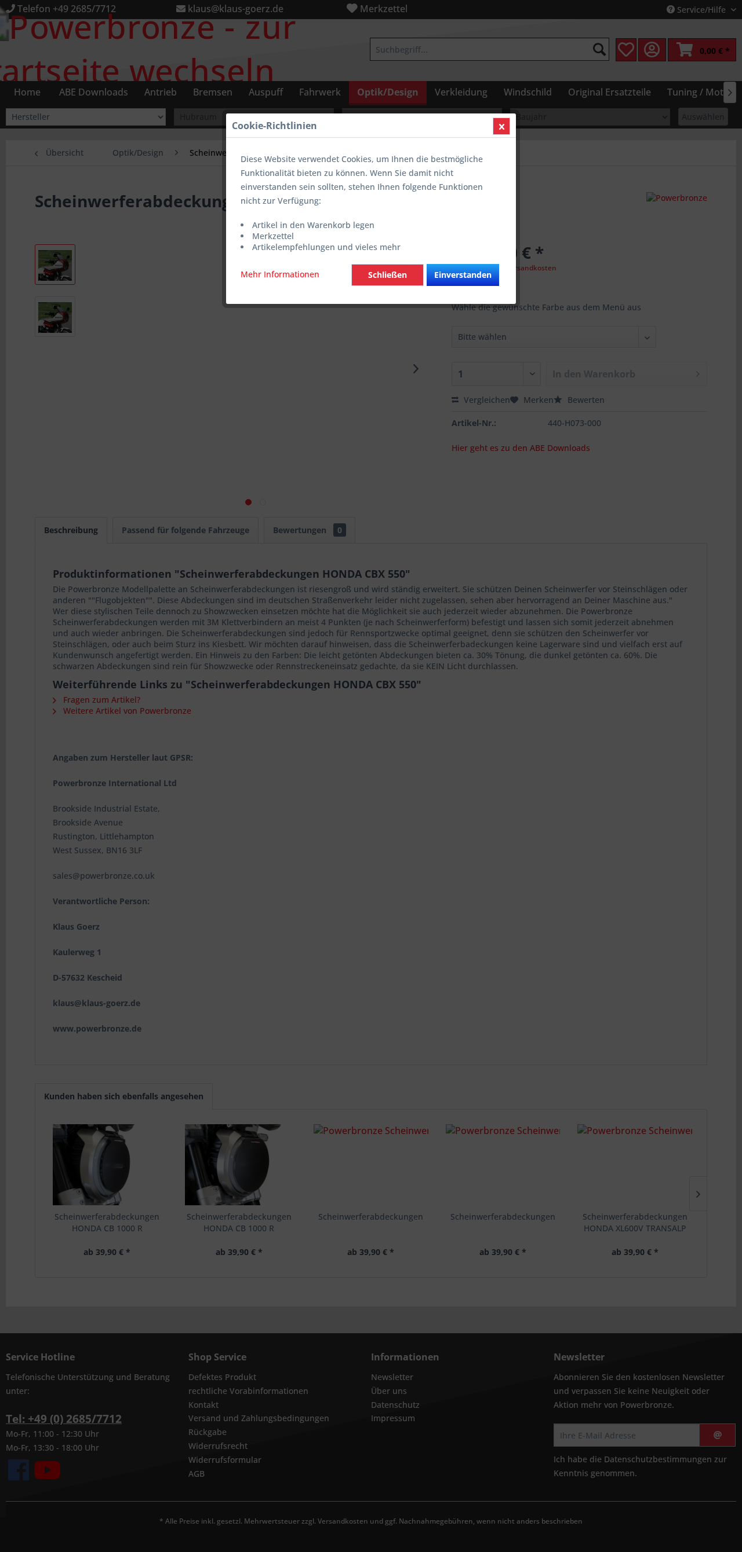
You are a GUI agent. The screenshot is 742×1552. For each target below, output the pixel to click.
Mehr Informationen (280, 274)
